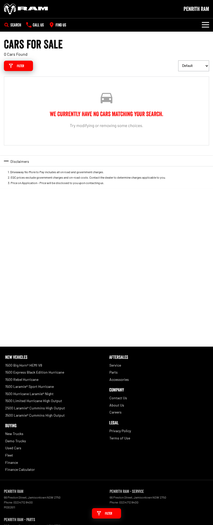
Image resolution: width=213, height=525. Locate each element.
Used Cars (13, 448)
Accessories (119, 379)
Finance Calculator (20, 469)
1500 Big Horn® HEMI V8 (23, 365)
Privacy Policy (120, 431)
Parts (113, 372)
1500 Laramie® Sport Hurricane (29, 386)
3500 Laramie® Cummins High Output (35, 415)
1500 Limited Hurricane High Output (33, 400)
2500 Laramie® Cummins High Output (35, 408)
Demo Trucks (15, 441)
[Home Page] (26, 9)
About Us (116, 405)
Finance (11, 462)
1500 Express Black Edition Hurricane (34, 372)
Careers (115, 412)
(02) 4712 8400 (23, 502)
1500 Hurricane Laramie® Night (29, 393)
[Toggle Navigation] (205, 24)
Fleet (9, 455)
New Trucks (14, 433)
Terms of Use (119, 438)
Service (115, 365)
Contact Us (118, 398)
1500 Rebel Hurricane (21, 379)
